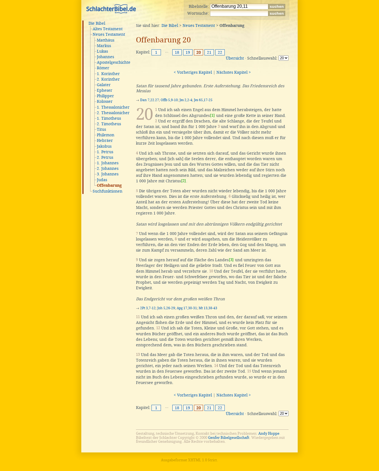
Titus (101, 129)
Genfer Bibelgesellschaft (228, 438)
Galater (104, 85)
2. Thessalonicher (113, 113)
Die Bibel (97, 23)
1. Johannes (107, 163)
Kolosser (105, 101)
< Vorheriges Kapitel (193, 72)
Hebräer (105, 140)
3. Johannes (107, 174)
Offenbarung (109, 185)
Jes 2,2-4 (186, 100)
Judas (102, 180)
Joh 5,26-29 (166, 308)
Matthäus (105, 40)
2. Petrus (105, 157)
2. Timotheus (109, 124)
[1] (212, 115)
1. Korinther (108, 73)
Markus (104, 45)
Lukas (102, 51)
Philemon (105, 135)
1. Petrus (105, 152)
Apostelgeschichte (113, 62)
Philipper (105, 96)
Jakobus (104, 146)
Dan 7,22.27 (149, 100)
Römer (103, 68)
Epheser (104, 90)
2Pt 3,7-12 (148, 308)
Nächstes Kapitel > (233, 72)
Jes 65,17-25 (203, 100)
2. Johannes (107, 168)
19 (188, 52)
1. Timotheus (109, 118)
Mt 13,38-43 (208, 308)
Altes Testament (108, 29)
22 (220, 52)
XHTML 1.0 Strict (202, 460)
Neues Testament (109, 34)
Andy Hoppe (268, 433)
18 (177, 52)
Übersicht (235, 58)
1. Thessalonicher (113, 107)
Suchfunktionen (107, 191)
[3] (231, 260)
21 (209, 52)
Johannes (105, 57)
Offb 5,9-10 (169, 100)
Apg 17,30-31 (187, 308)
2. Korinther (108, 79)
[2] (183, 181)
